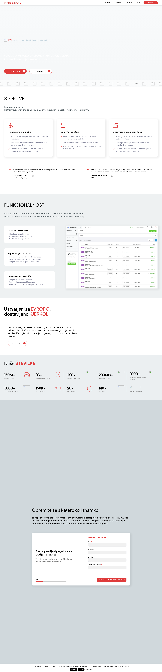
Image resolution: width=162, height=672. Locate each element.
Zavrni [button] (81, 669)
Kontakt (150, 2)
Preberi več (88, 669)
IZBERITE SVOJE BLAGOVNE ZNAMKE (111, 580)
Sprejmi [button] (73, 669)
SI (137, 2)
